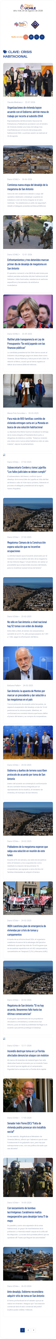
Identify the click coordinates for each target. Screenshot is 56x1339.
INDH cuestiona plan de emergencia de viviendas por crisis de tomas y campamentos (26, 930)
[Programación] (31, 37)
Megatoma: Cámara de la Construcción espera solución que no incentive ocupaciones (26, 546)
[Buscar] (36, 37)
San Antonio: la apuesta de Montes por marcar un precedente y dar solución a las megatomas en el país (26, 695)
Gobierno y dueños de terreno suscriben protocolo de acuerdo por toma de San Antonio (27, 774)
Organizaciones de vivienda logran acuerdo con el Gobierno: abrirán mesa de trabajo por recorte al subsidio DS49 (28, 112)
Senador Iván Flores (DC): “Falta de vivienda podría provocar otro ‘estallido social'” (26, 1127)
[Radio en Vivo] (25, 37)
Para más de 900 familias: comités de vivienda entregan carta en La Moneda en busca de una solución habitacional (27, 423)
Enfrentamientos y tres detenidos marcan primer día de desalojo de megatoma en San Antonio (28, 264)
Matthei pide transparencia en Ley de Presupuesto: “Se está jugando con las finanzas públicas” (26, 343)
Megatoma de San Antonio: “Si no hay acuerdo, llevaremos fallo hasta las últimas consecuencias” (25, 1009)
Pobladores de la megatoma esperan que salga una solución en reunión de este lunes (27, 851)
